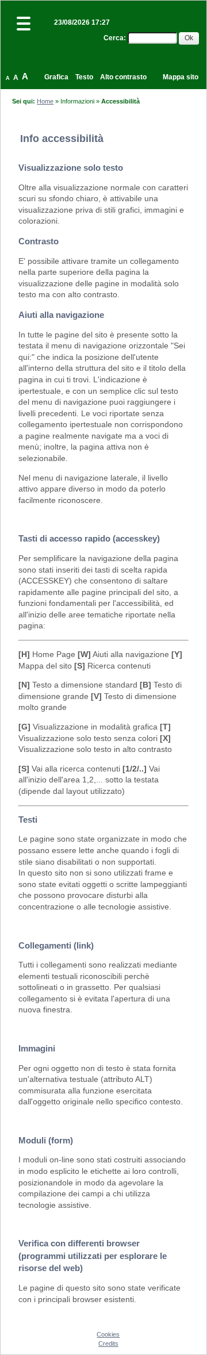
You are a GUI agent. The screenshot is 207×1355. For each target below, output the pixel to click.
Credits (108, 1343)
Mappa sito (180, 77)
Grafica (56, 77)
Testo (84, 77)
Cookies (108, 1334)
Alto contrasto (123, 77)
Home (45, 101)
